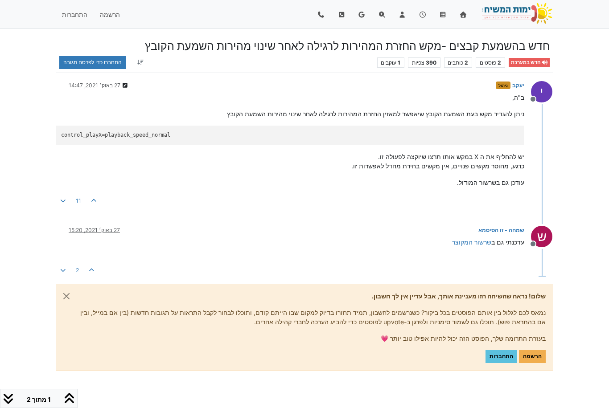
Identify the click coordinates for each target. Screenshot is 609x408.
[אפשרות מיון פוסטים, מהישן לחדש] (140, 62)
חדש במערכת (526, 62)
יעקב (518, 85)
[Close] (66, 296)
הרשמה (532, 356)
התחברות (501, 356)
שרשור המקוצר (471, 242)
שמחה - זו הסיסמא (501, 230)
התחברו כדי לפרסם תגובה (92, 62)
